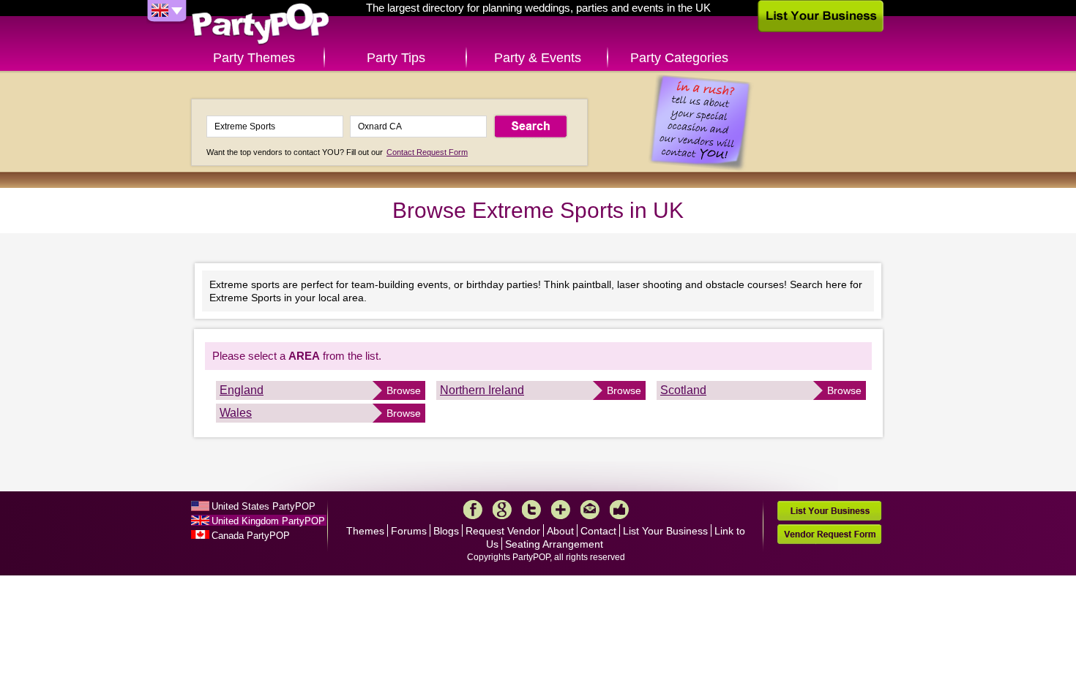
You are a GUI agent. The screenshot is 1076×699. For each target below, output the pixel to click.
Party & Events (537, 57)
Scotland (683, 390)
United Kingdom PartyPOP (268, 520)
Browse (403, 390)
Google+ (502, 509)
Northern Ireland (482, 390)
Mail (589, 509)
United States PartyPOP (263, 506)
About (560, 531)
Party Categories (679, 57)
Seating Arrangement (554, 544)
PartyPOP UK (260, 24)
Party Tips (396, 57)
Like (619, 509)
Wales (236, 413)
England (242, 390)
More (560, 509)
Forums (409, 531)
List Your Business (665, 531)
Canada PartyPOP (251, 535)
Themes (365, 531)
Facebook (472, 509)
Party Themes (254, 57)
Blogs (446, 531)
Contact (598, 531)
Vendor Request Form (829, 534)
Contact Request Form (427, 152)
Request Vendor (503, 531)
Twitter (531, 509)
